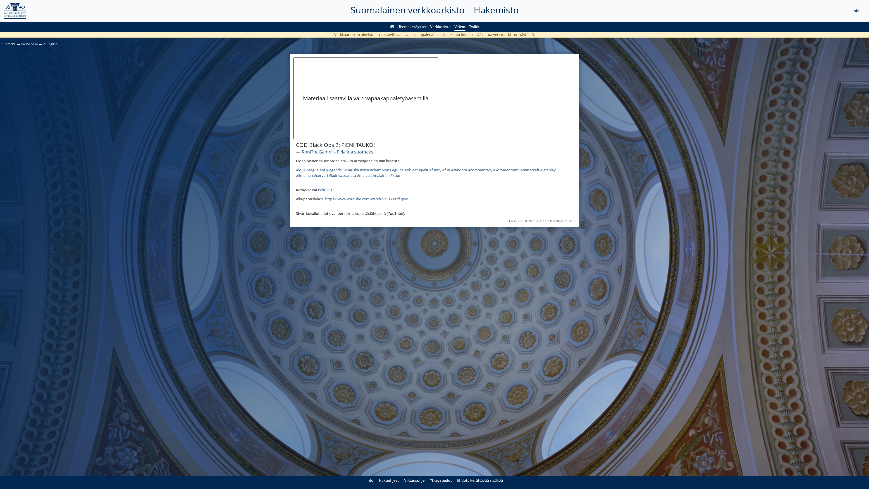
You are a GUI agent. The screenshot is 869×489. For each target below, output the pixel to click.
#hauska (351, 170)
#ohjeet (411, 170)
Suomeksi (9, 44)
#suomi (397, 175)
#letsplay (548, 170)
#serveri (321, 175)
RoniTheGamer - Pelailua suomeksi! (339, 152)
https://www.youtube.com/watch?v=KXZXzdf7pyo (366, 199)
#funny (435, 170)
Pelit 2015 (326, 189)
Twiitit (474, 26)
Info (855, 10)
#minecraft (529, 170)
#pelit (423, 170)
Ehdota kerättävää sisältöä (480, 480)
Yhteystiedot (441, 480)
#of (322, 170)
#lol (299, 170)
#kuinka (335, 175)
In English (50, 44)
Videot (460, 26)
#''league (311, 170)
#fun (446, 170)
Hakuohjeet (389, 480)
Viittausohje (414, 480)
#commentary (480, 170)
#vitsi (364, 170)
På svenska (29, 44)
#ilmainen (304, 175)
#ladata (349, 175)
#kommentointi (506, 170)
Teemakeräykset (413, 26)
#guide (398, 170)
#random (459, 170)
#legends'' (335, 170)
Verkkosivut (440, 26)
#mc (360, 175)
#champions (380, 170)
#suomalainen (377, 175)
